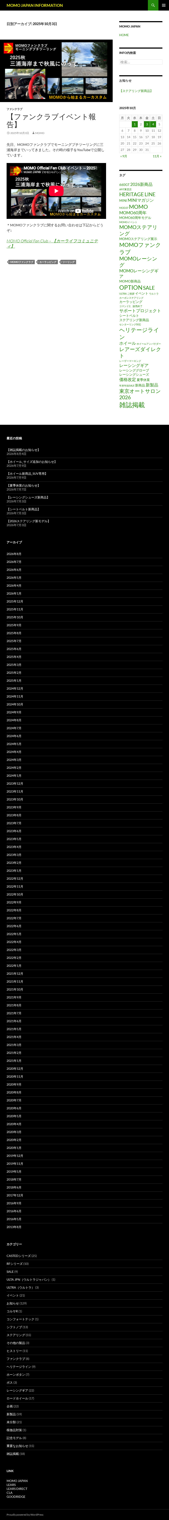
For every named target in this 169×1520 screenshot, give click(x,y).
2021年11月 (15, 981)
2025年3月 (14, 665)
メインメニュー (163, 5)
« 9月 (123, 156)
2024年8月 (14, 720)
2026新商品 (141, 184)
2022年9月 (14, 902)
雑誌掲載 (132, 404)
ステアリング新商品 (134, 320)
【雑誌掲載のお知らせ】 (23, 450)
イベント (141, 293)
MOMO (138, 206)
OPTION (130, 287)
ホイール (127, 343)
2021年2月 (14, 1053)
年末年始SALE (126, 385)
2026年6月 (14, 569)
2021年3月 (14, 1045)
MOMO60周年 (133, 212)
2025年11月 (15, 609)
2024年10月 (15, 704)
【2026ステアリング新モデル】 (29, 521)
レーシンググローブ (134, 370)
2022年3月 (14, 950)
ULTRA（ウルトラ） (21, 1287)
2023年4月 (14, 847)
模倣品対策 (14, 1430)
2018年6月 (14, 1187)
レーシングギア (134, 365)
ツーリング (68, 261)
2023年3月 (14, 855)
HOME (124, 35)
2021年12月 (15, 973)
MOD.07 (123, 207)
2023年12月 (15, 783)
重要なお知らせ (17, 1446)
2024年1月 (14, 775)
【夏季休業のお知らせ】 (23, 485)
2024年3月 (14, 760)
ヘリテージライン (19, 1366)
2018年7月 (14, 1179)
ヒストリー (14, 1351)
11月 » (157, 156)
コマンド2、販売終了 (130, 306)
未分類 (11, 1422)
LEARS (11, 1485)
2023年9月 (14, 807)
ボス (10, 1382)
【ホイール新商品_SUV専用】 (27, 473)
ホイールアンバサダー (149, 343)
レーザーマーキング (130, 360)
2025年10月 (15, 617)
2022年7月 (14, 918)
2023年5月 (14, 839)
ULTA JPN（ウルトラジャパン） (29, 1279)
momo (39, 133)
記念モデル (14, 1438)
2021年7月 (14, 1013)
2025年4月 (14, 657)
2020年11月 (15, 1076)
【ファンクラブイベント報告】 (51, 120)
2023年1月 (14, 870)
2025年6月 (14, 649)
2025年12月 (15, 601)
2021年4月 (14, 1037)
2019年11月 (15, 1163)
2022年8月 (14, 910)
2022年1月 (14, 965)
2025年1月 (14, 680)
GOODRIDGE (16, 1496)
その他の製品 (16, 1343)
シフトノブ (14, 1327)
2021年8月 (14, 1005)
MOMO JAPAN (17, 1481)
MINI (123, 200)
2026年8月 (14, 554)
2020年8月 (14, 1092)
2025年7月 (14, 641)
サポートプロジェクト (140, 310)
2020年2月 (14, 1140)
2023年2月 (14, 862)
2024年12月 (15, 688)
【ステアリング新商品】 (136, 91)
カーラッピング (47, 261)
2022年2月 (14, 958)
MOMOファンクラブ (21, 261)
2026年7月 (14, 562)
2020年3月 (14, 1132)
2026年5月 (14, 577)
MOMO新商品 (130, 281)
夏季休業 (143, 380)
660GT (124, 185)
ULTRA (123, 293)
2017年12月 (15, 1195)
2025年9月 (14, 625)
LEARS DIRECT (17, 1489)
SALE (149, 288)
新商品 (140, 385)
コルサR (12, 1311)
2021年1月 (14, 1060)
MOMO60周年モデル (135, 218)
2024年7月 (14, 728)
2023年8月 (14, 815)
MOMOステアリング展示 (138, 239)
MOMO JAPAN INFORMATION (35, 5)
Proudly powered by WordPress (25, 1514)
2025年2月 (14, 672)
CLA (10, 1492)
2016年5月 (14, 1219)
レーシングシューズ (134, 374)
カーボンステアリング (131, 297)
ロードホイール (17, 1398)
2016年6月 (14, 1211)
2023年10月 (15, 799)
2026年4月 (14, 585)
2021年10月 (15, 989)
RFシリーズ (15, 1263)
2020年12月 (15, 1068)
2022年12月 (15, 878)
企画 (10, 1406)
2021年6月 (14, 1021)
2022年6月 (14, 926)
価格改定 (127, 379)
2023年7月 (14, 823)
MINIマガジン (141, 200)
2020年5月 (14, 1116)
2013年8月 (14, 1227)
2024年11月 (15, 696)
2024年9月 (14, 712)
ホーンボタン (16, 1374)
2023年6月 (14, 831)
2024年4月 (14, 752)
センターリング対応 (130, 324)
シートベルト (129, 315)
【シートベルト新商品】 (23, 509)
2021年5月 (14, 1029)
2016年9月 (14, 1203)
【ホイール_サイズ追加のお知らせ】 (32, 461)
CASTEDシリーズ (19, 1256)
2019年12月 (15, 1155)
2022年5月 (14, 934)
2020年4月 (14, 1124)
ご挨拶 (130, 293)
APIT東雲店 (125, 189)
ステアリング (16, 1335)
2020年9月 (14, 1084)
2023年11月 (15, 791)
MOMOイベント (128, 222)
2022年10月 (15, 894)
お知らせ (13, 1303)
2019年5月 (14, 1171)
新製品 (152, 384)
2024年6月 (14, 736)
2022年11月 (15, 886)
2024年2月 (14, 767)
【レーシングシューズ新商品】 (28, 497)
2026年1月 (14, 593)
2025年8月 (14, 633)
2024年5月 (14, 744)
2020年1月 (14, 1148)
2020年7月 (14, 1100)
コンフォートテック (20, 1319)
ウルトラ (154, 293)
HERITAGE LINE (137, 194)
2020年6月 (14, 1108)
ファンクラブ (14, 109)
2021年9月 (14, 997)
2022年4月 (14, 942)
